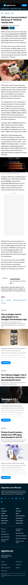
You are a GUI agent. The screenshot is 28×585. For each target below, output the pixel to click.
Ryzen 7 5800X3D (13, 123)
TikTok (16, 498)
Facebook (1, 498)
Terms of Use (4, 570)
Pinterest (19, 498)
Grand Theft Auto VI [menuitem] (5, 8)
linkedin (10, 283)
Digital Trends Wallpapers (21, 535)
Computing (4, 511)
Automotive (4, 523)
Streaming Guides (20, 516)
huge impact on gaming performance (12, 146)
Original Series (19, 523)
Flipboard (1, 502)
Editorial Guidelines (5, 537)
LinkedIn (23, 498)
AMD (2, 300)
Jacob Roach (5, 25)
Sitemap (17, 567)
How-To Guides (19, 520)
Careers (3, 561)
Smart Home (4, 518)
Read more (6, 362)
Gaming (3, 513)
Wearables (18, 511)
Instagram (5, 498)
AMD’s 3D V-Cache (7, 135)
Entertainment (4, 520)
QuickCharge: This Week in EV (19, 300)
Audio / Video (4, 516)
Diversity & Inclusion (5, 567)
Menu (1, 5)
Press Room (18, 564)
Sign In (24, 5)
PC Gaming (8, 300)
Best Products (19, 518)
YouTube (12, 498)
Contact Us (3, 531)
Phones (3, 508)
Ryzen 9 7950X (11, 113)
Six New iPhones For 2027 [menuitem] (16, 8)
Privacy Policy (19, 561)
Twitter (9, 498)
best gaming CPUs (13, 250)
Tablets (17, 508)
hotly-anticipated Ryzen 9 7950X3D (15, 34)
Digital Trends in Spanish (21, 538)
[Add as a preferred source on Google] (5, 28)
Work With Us (4, 564)
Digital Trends (8, 7)
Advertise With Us (5, 534)
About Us (3, 529)
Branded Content (19, 533)
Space (17, 513)
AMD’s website (16, 48)
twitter (13, 283)
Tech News (3, 303)
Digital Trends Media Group (8, 575)
